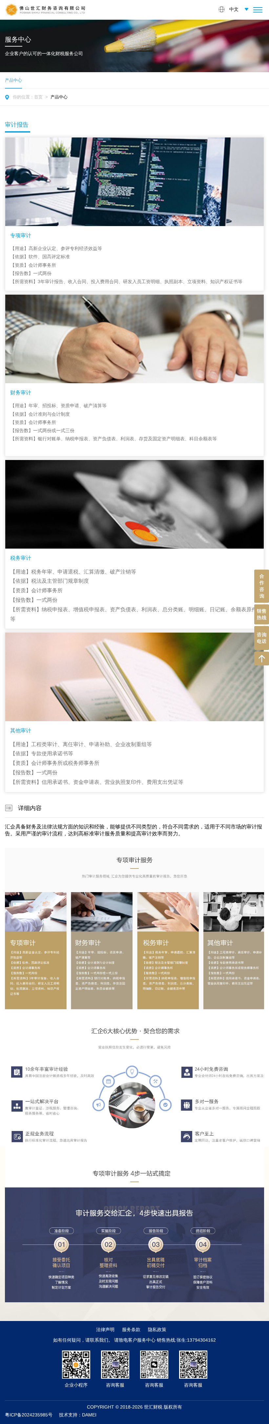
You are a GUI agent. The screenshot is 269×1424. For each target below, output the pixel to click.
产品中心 (59, 96)
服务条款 (131, 1329)
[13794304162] (261, 614)
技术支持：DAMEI (77, 1414)
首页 (38, 96)
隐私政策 (157, 1329)
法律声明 (105, 1329)
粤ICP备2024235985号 (28, 1414)
